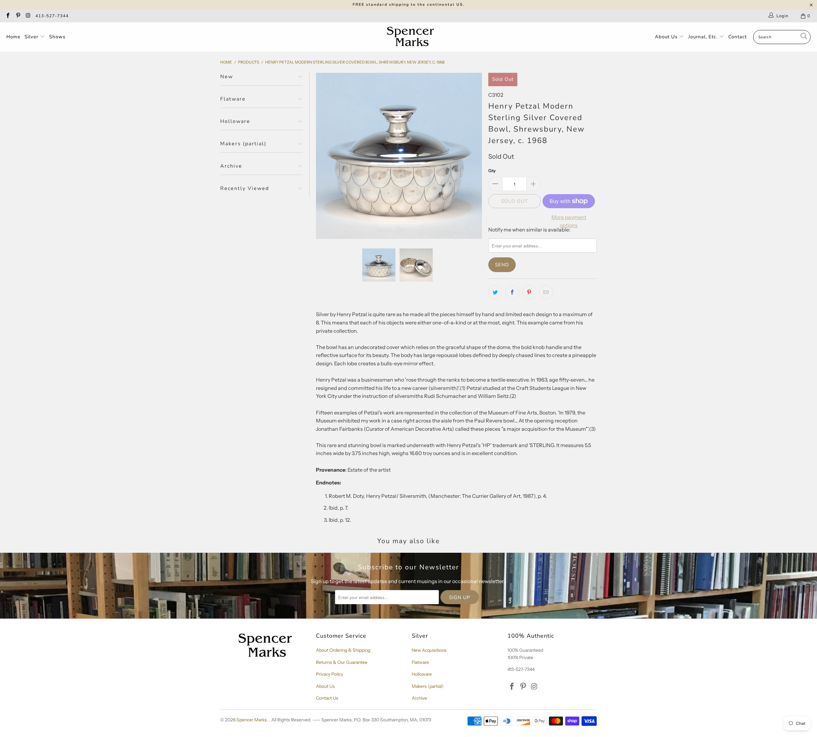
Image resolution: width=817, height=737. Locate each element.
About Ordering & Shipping (343, 650)
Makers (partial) (428, 686)
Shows (57, 37)
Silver (32, 37)
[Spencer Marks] (412, 37)
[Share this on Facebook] (512, 292)
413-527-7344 (52, 16)
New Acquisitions (429, 650)
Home (13, 37)
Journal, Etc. (703, 37)
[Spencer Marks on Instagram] (28, 16)
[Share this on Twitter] (495, 292)
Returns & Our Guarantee (341, 662)
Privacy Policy (329, 674)
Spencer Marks (251, 720)
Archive (419, 698)
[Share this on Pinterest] (529, 292)
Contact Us (327, 698)
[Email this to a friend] (546, 292)
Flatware (420, 662)
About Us (667, 37)
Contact (737, 37)
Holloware (422, 674)
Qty (492, 170)
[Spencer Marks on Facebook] (8, 16)
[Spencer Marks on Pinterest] (17, 16)
